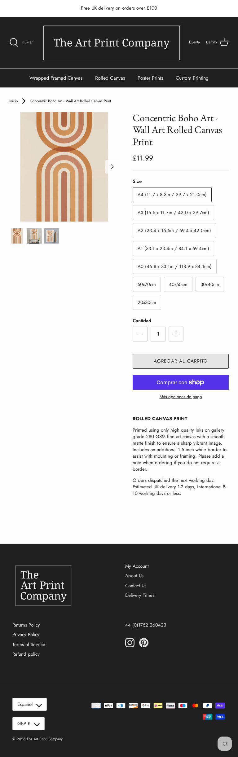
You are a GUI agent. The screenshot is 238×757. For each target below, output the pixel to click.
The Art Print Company (45, 739)
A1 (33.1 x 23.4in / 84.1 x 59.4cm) (173, 248)
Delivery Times (139, 595)
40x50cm (178, 284)
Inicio (13, 101)
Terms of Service (28, 644)
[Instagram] (129, 642)
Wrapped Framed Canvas (55, 77)
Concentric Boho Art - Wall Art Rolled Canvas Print (70, 101)
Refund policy (26, 654)
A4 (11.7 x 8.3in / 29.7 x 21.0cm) (172, 194)
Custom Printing (192, 77)
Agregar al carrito (181, 361)
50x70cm (147, 284)
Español (25, 704)
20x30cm (147, 302)
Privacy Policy (25, 634)
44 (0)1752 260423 (145, 625)
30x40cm (210, 284)
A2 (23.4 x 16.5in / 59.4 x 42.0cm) (174, 230)
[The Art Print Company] (111, 42)
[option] (64, 167)
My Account (137, 566)
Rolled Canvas (110, 77)
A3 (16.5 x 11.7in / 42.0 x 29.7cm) (173, 212)
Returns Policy (26, 625)
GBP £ (23, 723)
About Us (134, 575)
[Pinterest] (143, 642)
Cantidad (142, 321)
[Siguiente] (112, 167)
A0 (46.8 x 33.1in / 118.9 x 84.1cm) (175, 266)
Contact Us (135, 585)
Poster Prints (150, 77)
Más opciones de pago (181, 396)
